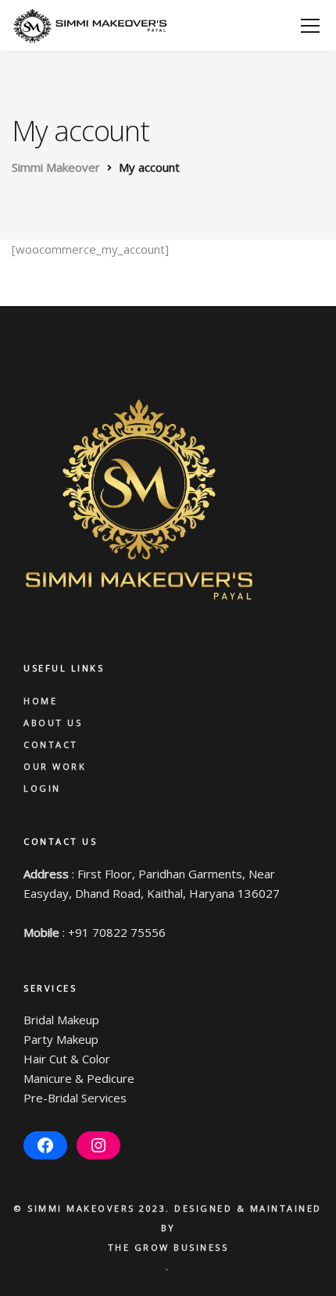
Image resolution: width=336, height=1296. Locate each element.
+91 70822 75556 (117, 932)
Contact (50, 744)
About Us (52, 722)
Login (42, 788)
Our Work (54, 766)
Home (40, 701)
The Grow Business (168, 1247)
